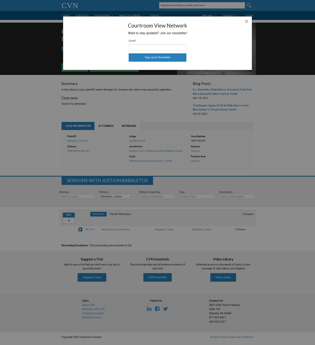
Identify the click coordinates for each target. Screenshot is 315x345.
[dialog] (157, 43)
